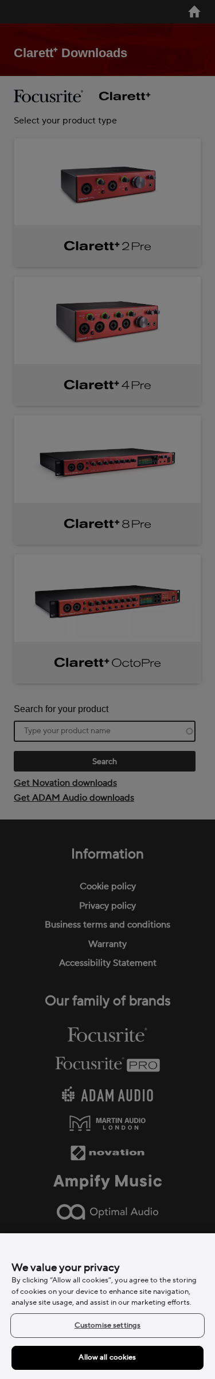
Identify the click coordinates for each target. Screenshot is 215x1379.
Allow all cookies (107, 1357)
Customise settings (107, 1325)
